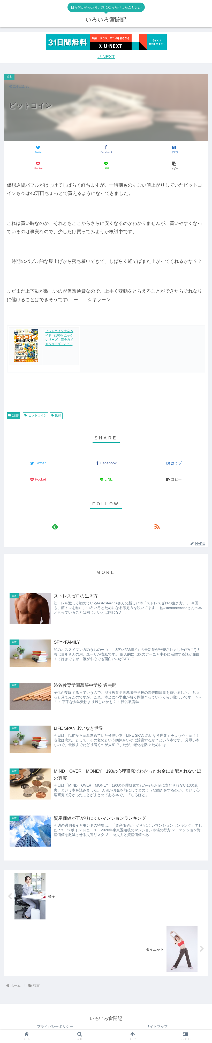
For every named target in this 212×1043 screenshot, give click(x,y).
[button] (174, 166)
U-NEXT (106, 56)
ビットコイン (37, 415)
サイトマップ (157, 1026)
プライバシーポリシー (55, 1026)
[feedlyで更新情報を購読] (55, 526)
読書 (15, 415)
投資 (58, 415)
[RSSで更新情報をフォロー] (157, 526)
